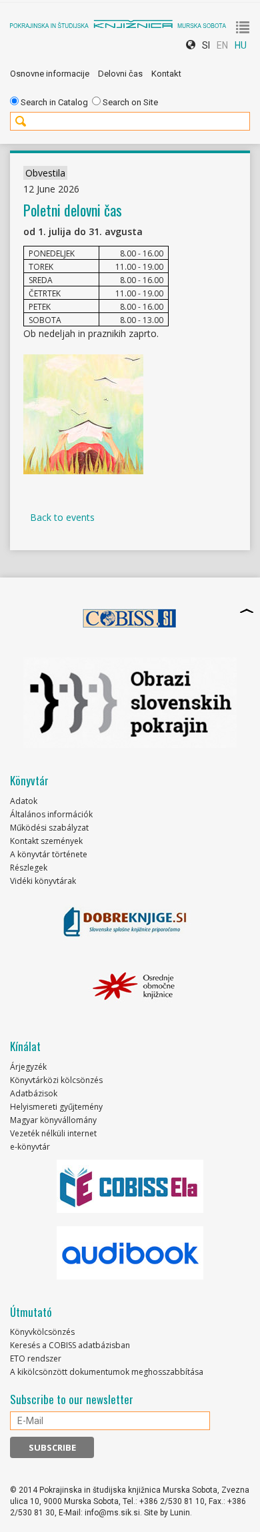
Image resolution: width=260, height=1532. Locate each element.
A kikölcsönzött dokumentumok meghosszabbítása (106, 1371)
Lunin (180, 1512)
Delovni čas (120, 74)
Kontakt (166, 74)
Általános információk (51, 814)
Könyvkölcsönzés (42, 1332)
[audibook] (130, 1253)
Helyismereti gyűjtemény (56, 1106)
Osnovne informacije (49, 74)
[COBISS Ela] (130, 1186)
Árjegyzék (28, 1066)
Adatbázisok (33, 1093)
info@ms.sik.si (112, 1512)
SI (206, 45)
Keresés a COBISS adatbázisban (70, 1345)
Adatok (23, 801)
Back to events (62, 517)
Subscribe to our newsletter (71, 1399)
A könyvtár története (48, 854)
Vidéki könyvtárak (43, 881)
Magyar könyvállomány (53, 1120)
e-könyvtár (30, 1146)
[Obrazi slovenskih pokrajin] (130, 702)
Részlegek (28, 867)
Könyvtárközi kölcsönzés (56, 1080)
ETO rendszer (35, 1358)
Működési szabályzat (49, 827)
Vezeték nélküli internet (53, 1133)
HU (241, 45)
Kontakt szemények (46, 841)
